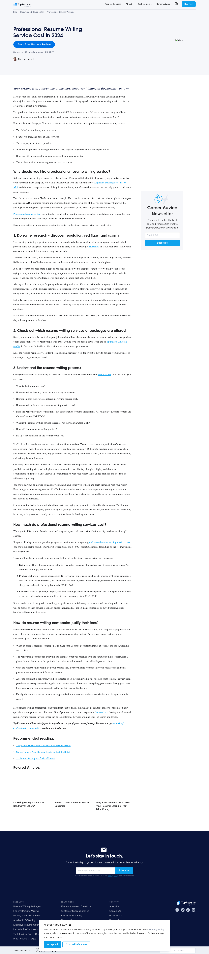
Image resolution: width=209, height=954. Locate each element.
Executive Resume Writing (27, 924)
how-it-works (104, 374)
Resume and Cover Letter (32, 12)
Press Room (115, 915)
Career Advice (163, 4)
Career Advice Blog (71, 915)
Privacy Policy (156, 929)
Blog (15, 12)
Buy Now (188, 4)
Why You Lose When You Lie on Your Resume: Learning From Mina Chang (113, 806)
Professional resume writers (27, 214)
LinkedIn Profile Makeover (27, 929)
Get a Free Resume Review (34, 44)
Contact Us (115, 911)
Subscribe (162, 242)
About (129, 4)
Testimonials (144, 4)
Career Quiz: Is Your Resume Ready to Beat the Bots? (43, 751)
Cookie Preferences (76, 944)
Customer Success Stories (75, 911)
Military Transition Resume (27, 915)
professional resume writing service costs (109, 542)
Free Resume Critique (24, 938)
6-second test (101, 712)
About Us (114, 906)
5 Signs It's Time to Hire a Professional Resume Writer (43, 745)
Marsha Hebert (26, 59)
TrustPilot (94, 246)
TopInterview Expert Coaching (29, 934)
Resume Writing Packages (27, 906)
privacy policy (113, 876)
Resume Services (113, 4)
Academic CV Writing (24, 920)
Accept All (52, 944)
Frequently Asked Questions (76, 906)
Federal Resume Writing (26, 911)
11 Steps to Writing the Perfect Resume (35, 758)
